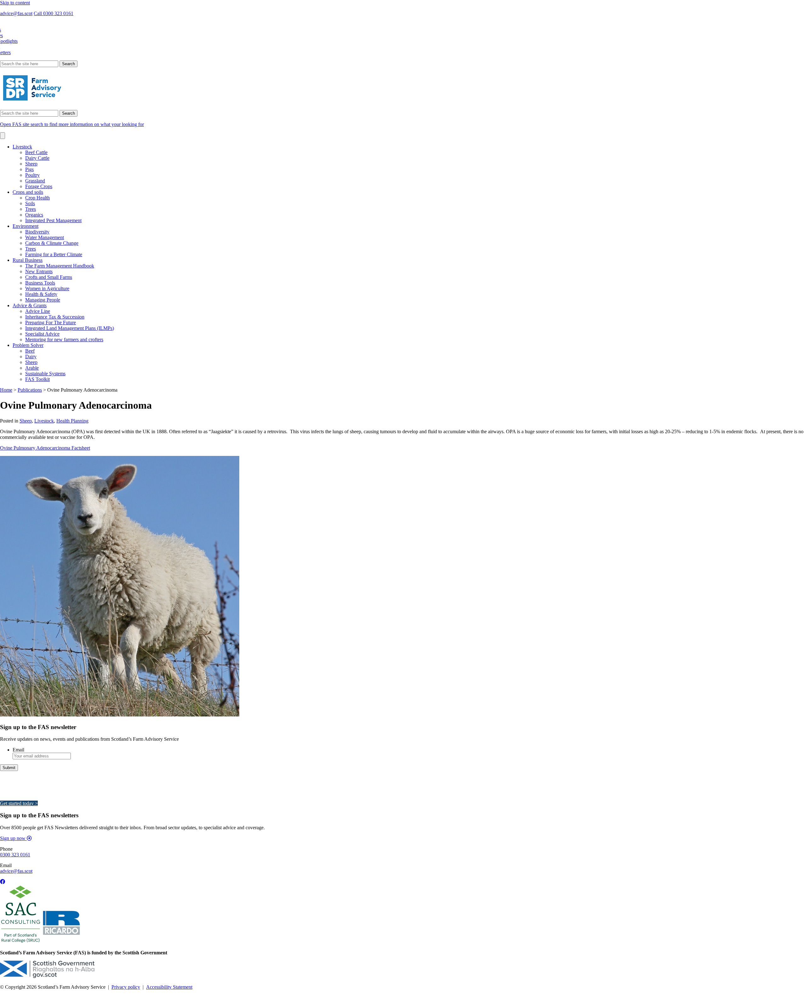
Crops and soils (28, 192)
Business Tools (40, 282)
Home (6, 390)
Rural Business (28, 260)
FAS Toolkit (37, 379)
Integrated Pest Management (53, 220)
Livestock (22, 146)
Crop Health (37, 197)
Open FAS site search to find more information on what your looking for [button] (72, 124)
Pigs (29, 169)
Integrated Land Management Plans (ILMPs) (69, 328)
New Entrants (39, 271)
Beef (30, 351)
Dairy (31, 356)
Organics (34, 214)
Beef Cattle (36, 152)
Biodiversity (37, 231)
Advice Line (37, 311)
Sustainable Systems (45, 373)
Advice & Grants (30, 305)
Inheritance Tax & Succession (54, 316)
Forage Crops (38, 186)
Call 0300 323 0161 (53, 13)
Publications (30, 390)
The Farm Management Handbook (59, 265)
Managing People (42, 299)
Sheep (31, 163)
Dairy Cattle (37, 158)
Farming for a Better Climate (53, 254)
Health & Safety (41, 294)
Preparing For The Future (50, 322)
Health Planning (72, 420)
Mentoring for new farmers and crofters (64, 339)
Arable (32, 368)
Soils (30, 203)
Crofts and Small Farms (48, 277)
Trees (30, 209)
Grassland (35, 180)
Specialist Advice (42, 333)
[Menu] (2, 135)
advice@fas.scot (16, 13)
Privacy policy (125, 987)
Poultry (32, 175)
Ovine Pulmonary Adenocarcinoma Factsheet (45, 448)
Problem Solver (28, 345)
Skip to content (15, 2)
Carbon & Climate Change (51, 243)
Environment (25, 226)
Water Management (44, 237)
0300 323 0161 (15, 854)
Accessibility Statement (169, 987)
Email (18, 749)
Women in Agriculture (47, 288)
